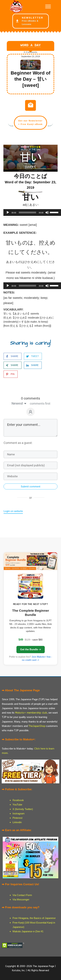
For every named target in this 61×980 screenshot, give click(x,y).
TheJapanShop (36, 726)
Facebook (18, 800)
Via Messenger (21, 899)
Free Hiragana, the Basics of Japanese (34, 918)
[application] (30, 212)
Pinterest (17, 817)
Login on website (13, 511)
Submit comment (30, 486)
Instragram (19, 813)
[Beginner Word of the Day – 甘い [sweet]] (30, 65)
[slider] (54, 212)
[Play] (7, 212)
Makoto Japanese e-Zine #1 (28, 931)
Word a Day (30, 45)
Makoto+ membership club (31, 712)
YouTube (17, 804)
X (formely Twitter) (23, 809)
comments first (40, 403)
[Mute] (47, 212)
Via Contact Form (22, 895)
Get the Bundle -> (30, 649)
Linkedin (17, 822)
